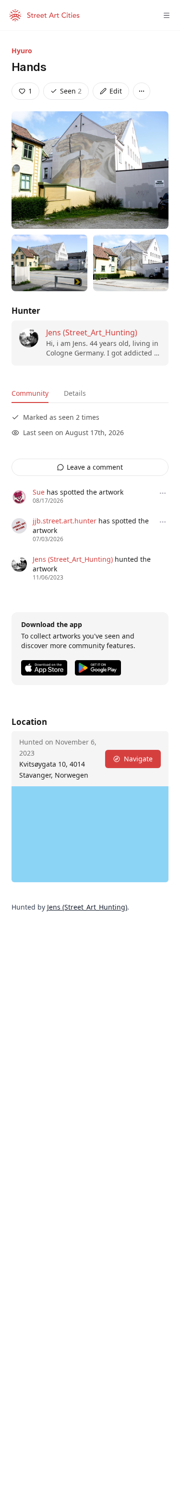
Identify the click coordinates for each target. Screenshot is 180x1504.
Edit (115, 90)
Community (30, 393)
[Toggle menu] (166, 15)
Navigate (138, 758)
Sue (39, 492)
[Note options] (162, 493)
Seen (71, 90)
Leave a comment (95, 467)
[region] (90, 834)
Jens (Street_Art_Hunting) (91, 332)
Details (75, 393)
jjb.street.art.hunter (64, 520)
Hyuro (22, 50)
